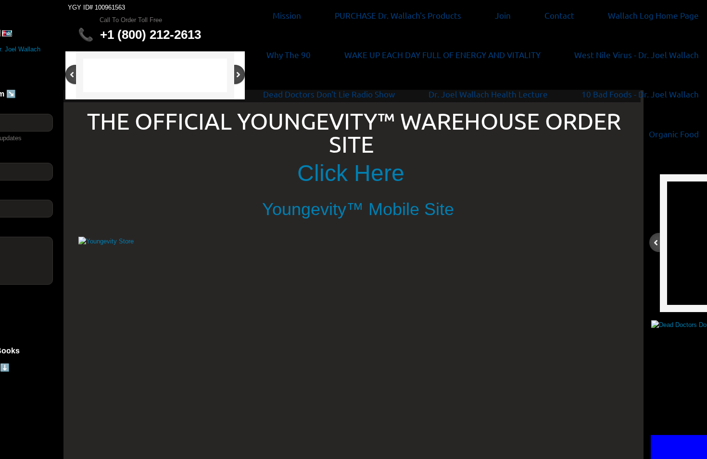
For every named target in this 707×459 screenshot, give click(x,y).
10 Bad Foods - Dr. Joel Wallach (640, 94)
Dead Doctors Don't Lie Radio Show (329, 94)
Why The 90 (288, 54)
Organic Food (674, 134)
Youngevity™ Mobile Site (363, 209)
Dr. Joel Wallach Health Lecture (488, 94)
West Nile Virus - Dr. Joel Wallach (636, 54)
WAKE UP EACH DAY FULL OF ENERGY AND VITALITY (442, 54)
